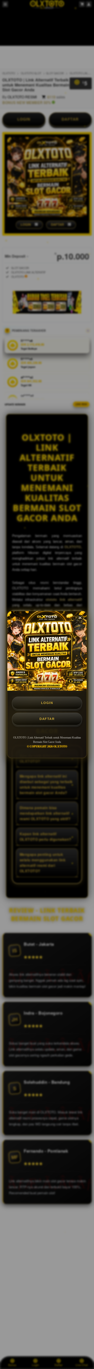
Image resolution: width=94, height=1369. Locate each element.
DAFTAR (47, 719)
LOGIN (47, 703)
